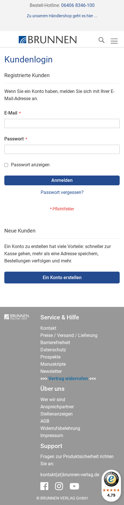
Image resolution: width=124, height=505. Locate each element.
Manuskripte (53, 364)
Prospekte (50, 357)
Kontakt (48, 328)
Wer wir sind (52, 399)
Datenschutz (53, 349)
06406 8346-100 (78, 5)
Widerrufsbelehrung (60, 428)
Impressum (51, 435)
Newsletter (51, 371)
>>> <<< (68, 378)
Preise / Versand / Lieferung (68, 335)
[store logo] (47, 40)
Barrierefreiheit (55, 342)
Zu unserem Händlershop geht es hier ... (62, 16)
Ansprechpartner (57, 406)
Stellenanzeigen (56, 414)
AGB (44, 421)
